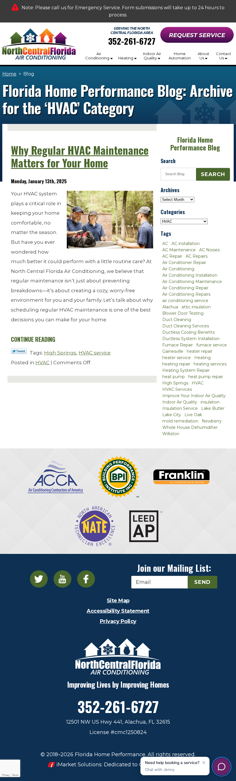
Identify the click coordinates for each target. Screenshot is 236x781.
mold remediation (180, 421)
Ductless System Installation (191, 338)
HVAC (42, 362)
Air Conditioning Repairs (186, 294)
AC (165, 243)
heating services (210, 364)
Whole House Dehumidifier (190, 427)
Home (9, 74)
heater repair (199, 351)
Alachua (170, 307)
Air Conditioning (178, 268)
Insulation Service (180, 408)
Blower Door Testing (182, 313)
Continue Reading (33, 339)
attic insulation (196, 307)
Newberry (212, 421)
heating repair (176, 364)
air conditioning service (185, 300)
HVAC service (95, 353)
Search (213, 174)
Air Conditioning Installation (189, 275)
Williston (170, 433)
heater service (176, 357)
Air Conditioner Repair (184, 262)
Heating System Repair (186, 370)
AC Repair (172, 256)
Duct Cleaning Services (185, 326)
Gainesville (172, 351)
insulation (210, 402)
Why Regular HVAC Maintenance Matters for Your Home (80, 156)
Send (202, 582)
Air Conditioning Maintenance (192, 281)
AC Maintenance (179, 249)
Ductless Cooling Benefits (188, 332)
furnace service (211, 345)
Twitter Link (19, 351)
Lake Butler (212, 408)
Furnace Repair (177, 345)
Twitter (39, 579)
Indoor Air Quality (179, 402)
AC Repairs (197, 256)
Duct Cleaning (176, 319)
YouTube (62, 579)
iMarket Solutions (79, 764)
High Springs (60, 353)
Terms (15, 775)
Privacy (5, 775)
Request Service (197, 35)
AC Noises (209, 249)
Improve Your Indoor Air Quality (194, 395)
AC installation (186, 243)
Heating (202, 357)
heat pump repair (205, 376)
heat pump (173, 376)
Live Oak (193, 414)
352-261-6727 (131, 41)
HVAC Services (177, 389)
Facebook (86, 579)
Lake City (171, 414)
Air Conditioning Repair (185, 287)
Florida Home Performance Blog (195, 143)
